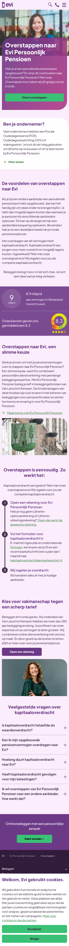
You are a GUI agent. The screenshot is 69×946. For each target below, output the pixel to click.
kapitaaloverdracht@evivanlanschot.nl (36, 560)
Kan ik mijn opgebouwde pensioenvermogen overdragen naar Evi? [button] (30, 745)
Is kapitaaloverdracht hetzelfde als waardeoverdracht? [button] (28, 727)
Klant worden (33, 838)
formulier (16, 547)
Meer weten (16, 162)
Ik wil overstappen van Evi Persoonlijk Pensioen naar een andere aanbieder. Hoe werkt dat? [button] (30, 794)
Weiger (34, 938)
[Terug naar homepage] (7, 5)
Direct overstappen (34, 97)
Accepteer (34, 929)
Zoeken (50, 4)
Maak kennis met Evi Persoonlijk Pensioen (34, 413)
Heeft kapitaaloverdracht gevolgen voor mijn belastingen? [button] (29, 776)
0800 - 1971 (57, 5)
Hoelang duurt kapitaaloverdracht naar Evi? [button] (28, 761)
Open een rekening (22, 651)
